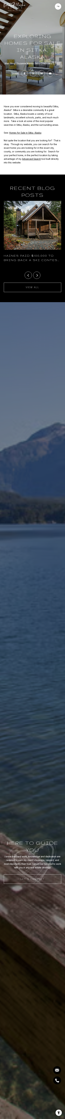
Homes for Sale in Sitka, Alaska (25, 132)
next (36, 275)
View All (32, 287)
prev (28, 275)
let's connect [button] (32, 879)
